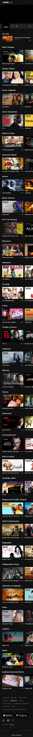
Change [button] (11, 724)
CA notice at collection (21, 703)
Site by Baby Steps (25, 730)
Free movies (23, 697)
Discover (14, 697)
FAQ (12, 706)
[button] (16, 39)
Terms (21, 700)
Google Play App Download (22, 715)
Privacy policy (6, 703)
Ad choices (6, 706)
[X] (12, 720)
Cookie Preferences (16, 735)
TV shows (5, 700)
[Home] (7, 2)
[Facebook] (8, 720)
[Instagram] (3, 720)
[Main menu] (30, 2)
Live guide (5, 697)
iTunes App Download (8, 715)
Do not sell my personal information (14, 709)
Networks (13, 700)
